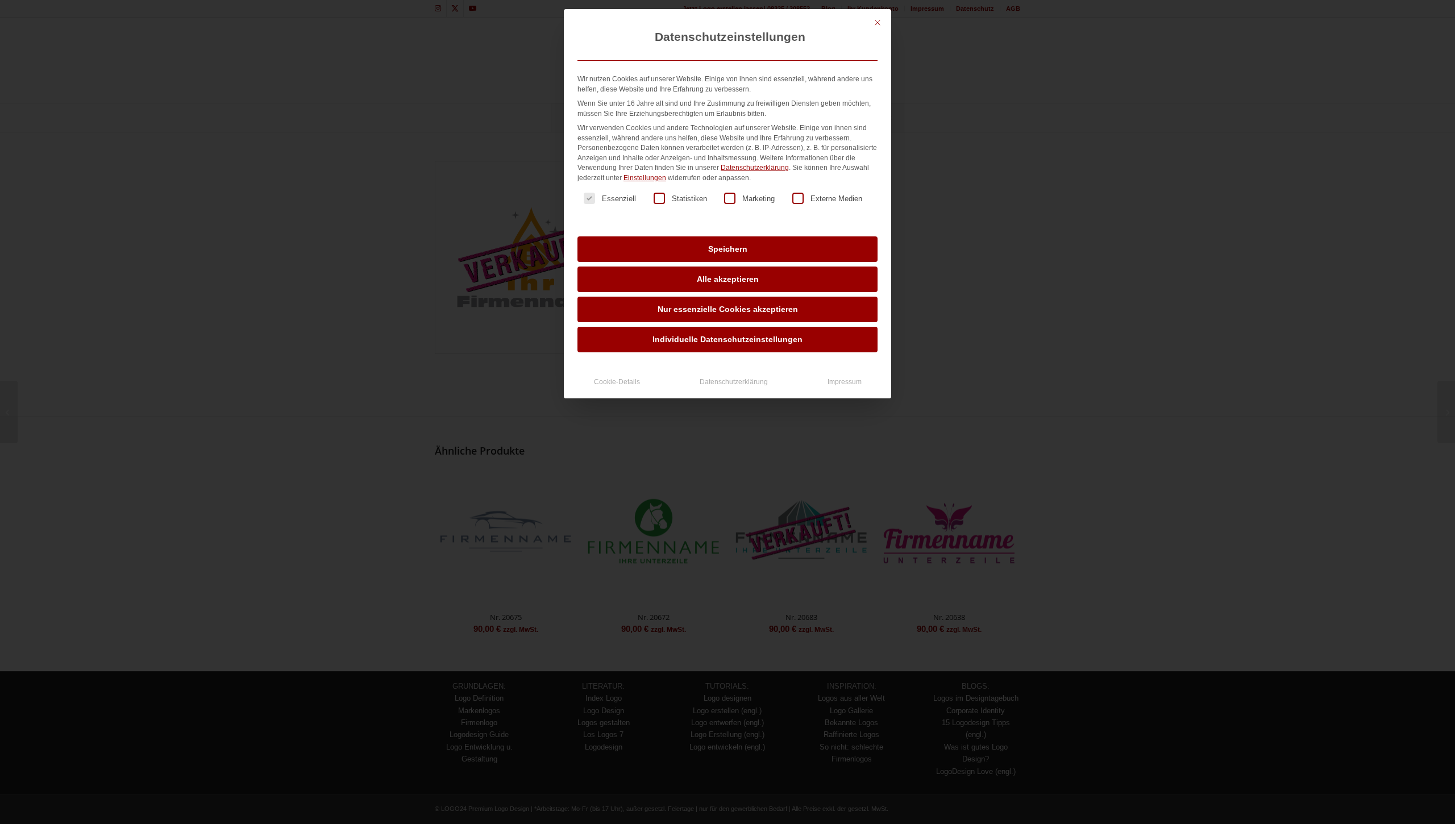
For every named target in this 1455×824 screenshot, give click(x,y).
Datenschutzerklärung (755, 168)
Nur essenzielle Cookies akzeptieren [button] (728, 309)
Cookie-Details (617, 382)
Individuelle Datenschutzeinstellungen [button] (727, 339)
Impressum (845, 382)
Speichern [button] (727, 248)
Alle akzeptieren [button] (728, 279)
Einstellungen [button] (644, 178)
